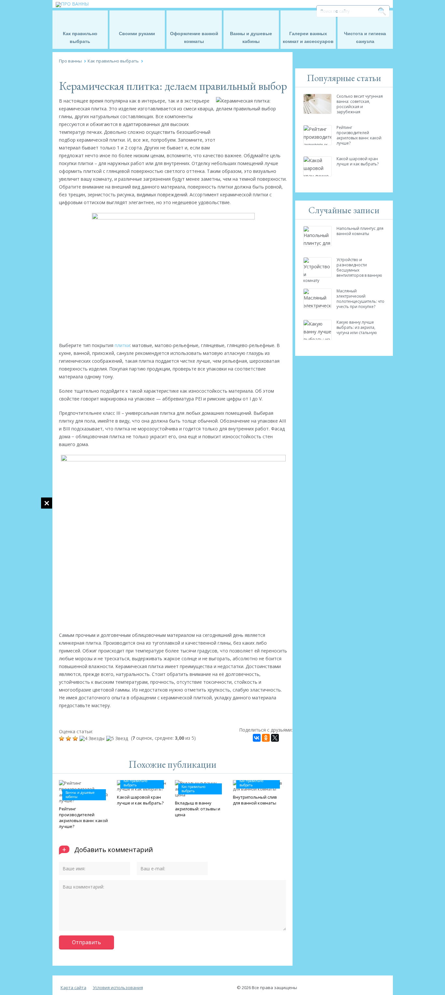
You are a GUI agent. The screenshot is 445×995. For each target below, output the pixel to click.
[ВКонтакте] (257, 738)
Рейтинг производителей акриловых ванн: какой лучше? (83, 817)
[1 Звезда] (62, 738)
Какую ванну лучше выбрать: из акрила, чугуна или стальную (357, 327)
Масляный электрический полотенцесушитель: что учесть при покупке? (360, 298)
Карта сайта (73, 987)
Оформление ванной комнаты (194, 37)
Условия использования (118, 987)
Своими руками (137, 33)
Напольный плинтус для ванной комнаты (360, 231)
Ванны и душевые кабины (251, 37)
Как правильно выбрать (80, 37)
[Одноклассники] (266, 738)
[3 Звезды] (76, 738)
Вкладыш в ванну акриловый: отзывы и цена (197, 809)
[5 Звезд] (118, 738)
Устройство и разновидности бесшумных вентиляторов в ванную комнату (342, 270)
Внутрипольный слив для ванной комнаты (255, 800)
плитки (122, 345)
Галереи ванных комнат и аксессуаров (308, 37)
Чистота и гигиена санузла (365, 37)
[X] (275, 738)
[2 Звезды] (69, 738)
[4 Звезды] (92, 738)
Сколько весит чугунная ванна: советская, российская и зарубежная (360, 104)
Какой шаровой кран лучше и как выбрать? (140, 800)
